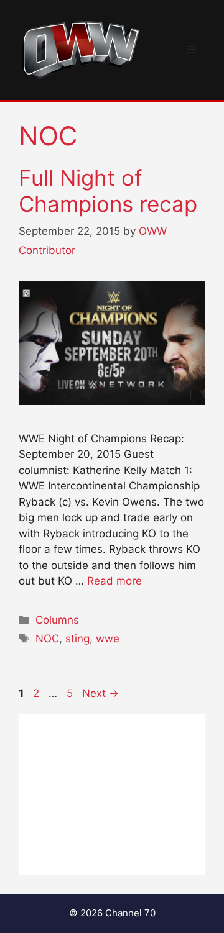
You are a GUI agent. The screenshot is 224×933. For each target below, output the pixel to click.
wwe (107, 638)
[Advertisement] (112, 794)
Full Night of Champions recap (108, 191)
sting (77, 638)
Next (100, 693)
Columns (57, 620)
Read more (114, 581)
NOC (47, 638)
